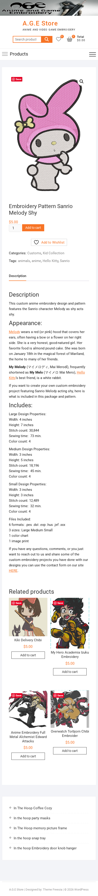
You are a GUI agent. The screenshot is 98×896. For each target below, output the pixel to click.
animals (24, 261)
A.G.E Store (40, 23)
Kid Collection (53, 253)
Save (18, 79)
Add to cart (33, 227)
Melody (14, 332)
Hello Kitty (50, 261)
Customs (34, 253)
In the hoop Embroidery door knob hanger (45, 848)
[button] (81, 81)
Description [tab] (17, 276)
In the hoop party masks (32, 818)
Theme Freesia (52, 889)
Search (46, 39)
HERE (13, 571)
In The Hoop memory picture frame (40, 828)
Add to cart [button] (28, 655)
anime (36, 261)
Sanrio (65, 261)
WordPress (81, 889)
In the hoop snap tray (30, 838)
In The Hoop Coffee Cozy (33, 808)
